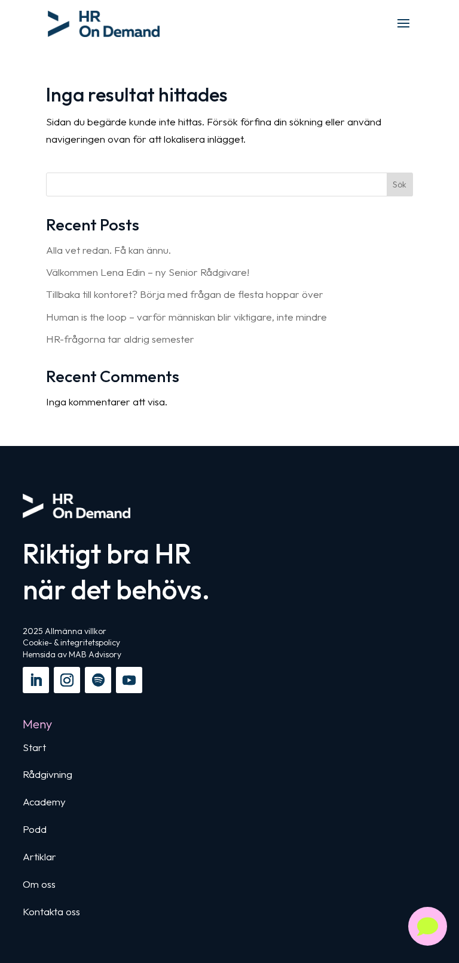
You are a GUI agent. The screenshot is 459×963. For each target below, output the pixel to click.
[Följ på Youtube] (129, 680)
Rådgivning (47, 774)
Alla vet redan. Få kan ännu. (108, 250)
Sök (399, 184)
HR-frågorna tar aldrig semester (120, 339)
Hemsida (39, 654)
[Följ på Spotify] (98, 680)
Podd (35, 829)
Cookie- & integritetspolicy (71, 642)
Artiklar (39, 856)
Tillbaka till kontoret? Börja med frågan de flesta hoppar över (184, 294)
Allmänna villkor (75, 631)
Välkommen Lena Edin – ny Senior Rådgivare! (147, 272)
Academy (44, 801)
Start (34, 747)
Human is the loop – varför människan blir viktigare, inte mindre (186, 316)
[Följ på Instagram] (67, 680)
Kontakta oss (51, 911)
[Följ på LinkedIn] (36, 680)
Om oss (39, 884)
